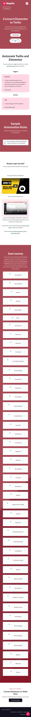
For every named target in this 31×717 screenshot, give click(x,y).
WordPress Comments (18, 597)
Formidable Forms (18, 416)
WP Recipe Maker (18, 645)
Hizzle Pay (18, 460)
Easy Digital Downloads (18, 361)
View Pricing (15, 35)
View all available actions (10, 107)
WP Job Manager (18, 625)
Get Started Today (15, 700)
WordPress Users (18, 607)
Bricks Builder (18, 310)
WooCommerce (18, 588)
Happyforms (18, 451)
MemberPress (18, 486)
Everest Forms (18, 379)
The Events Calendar (18, 560)
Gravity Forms (18, 442)
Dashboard (7, 8)
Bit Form (18, 292)
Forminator (18, 425)
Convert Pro (18, 334)
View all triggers (8, 89)
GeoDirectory (18, 434)
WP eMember (18, 616)
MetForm (18, 495)
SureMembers (18, 551)
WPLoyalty (18, 663)
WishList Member (18, 578)
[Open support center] (28, 714)
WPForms (18, 654)
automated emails (15, 233)
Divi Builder (18, 352)
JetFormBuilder (18, 469)
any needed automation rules (18, 231)
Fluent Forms (18, 388)
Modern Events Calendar (18, 504)
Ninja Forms (18, 522)
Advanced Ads (18, 275)
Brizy (17, 317)
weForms (18, 569)
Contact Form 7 (18, 325)
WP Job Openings (18, 635)
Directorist (18, 343)
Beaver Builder (18, 283)
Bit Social (18, 301)
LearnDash (18, 477)
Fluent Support (18, 396)
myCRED (18, 513)
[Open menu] (27, 3)
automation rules (10, 66)
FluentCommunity (18, 406)
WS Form (18, 672)
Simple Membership (18, 541)
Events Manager (18, 370)
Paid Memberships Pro (18, 531)
